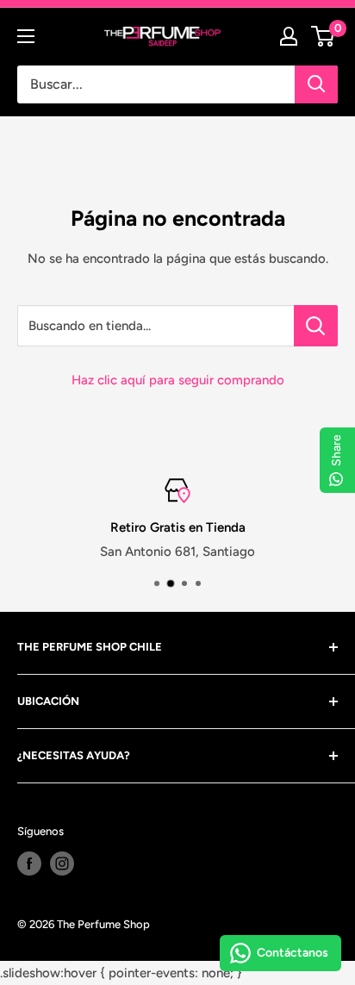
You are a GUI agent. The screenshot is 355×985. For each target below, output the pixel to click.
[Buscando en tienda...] (316, 325)
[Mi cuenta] (288, 36)
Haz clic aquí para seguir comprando (178, 380)
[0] (323, 36)
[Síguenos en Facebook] (29, 863)
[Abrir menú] (25, 36)
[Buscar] (316, 84)
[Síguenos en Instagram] (62, 863)
